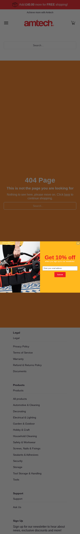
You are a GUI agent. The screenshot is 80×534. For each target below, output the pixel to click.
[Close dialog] (78, 243)
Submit (60, 275)
